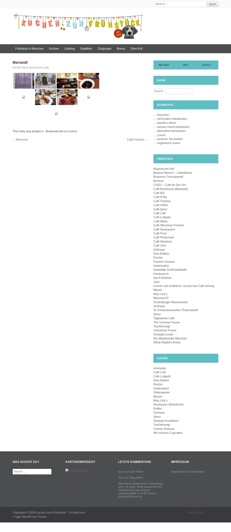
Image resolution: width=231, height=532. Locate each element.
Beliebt (164, 65)
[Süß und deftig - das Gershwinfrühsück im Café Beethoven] (45, 97)
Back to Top (196, 512)
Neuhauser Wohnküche (168, 404)
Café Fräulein (137, 139)
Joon (156, 282)
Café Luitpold (162, 217)
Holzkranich (161, 273)
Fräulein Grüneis (164, 261)
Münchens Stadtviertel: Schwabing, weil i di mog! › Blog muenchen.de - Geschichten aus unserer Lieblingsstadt (140, 488)
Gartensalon (161, 265)
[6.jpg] (67, 81)
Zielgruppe (105, 48)
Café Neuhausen (164, 229)
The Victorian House (166, 322)
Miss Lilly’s (160, 294)
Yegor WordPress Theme (30, 516)
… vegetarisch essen (166, 143)
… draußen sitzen (164, 122)
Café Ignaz (160, 209)
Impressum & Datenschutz (188, 471)
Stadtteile (86, 48)
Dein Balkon (161, 253)
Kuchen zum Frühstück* (51, 512)
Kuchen (54, 48)
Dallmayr (159, 249)
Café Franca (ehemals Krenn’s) (137, 495)
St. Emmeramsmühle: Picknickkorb (175, 310)
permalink (70, 131)
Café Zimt (159, 245)
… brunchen (161, 114)
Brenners (20, 139)
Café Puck (160, 233)
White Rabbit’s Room (167, 342)
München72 (161, 298)
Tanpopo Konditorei (165, 420)
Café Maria (160, 221)
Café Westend (162, 241)
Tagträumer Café (164, 318)
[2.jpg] (23, 97)
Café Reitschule (163, 237)
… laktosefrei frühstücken (169, 130)
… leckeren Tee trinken (168, 139)
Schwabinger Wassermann (170, 302)
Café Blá (159, 193)
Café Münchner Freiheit (168, 225)
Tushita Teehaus (164, 428)
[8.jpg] (45, 81)
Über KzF (137, 48)
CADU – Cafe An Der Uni (169, 184)
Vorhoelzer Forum (164, 330)
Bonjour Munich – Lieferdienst (172, 172)
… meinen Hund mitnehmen (171, 126)
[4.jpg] (88, 97)
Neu (185, 65)
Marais (157, 289)
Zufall (207, 65)
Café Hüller (160, 205)
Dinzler (158, 257)
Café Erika (160, 197)
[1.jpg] (56, 113)
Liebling (69, 48)
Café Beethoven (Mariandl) (170, 189)
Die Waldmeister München (170, 338)
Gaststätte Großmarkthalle (170, 269)
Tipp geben (136, 477)
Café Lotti (159, 213)
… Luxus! (159, 135)
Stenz (157, 314)
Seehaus (159, 306)
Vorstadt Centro (163, 334)
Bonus (121, 48)
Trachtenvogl (161, 326)
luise (46, 67)
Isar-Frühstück (162, 277)
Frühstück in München (29, 48)
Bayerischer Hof (163, 168)
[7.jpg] (23, 81)
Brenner (158, 180)
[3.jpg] (88, 81)
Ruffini (157, 408)
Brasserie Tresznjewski (168, 176)
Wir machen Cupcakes (167, 432)
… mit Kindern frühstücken (170, 118)
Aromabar (159, 368)
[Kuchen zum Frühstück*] (78, 25)
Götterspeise (161, 392)
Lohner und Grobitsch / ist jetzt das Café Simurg (183, 285)
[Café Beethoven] (67, 97)
